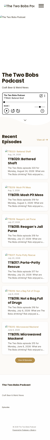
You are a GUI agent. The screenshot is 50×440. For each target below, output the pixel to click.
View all (41, 139)
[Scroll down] (25, 121)
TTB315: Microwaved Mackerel (24, 336)
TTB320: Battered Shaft (22, 161)
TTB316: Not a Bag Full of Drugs (25, 300)
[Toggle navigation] (41, 6)
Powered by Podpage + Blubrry (24, 430)
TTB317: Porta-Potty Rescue (24, 264)
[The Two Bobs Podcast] (19, 6)
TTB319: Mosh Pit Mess (25, 195)
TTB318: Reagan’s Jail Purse (25, 228)
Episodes (5, 407)
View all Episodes (25, 360)
